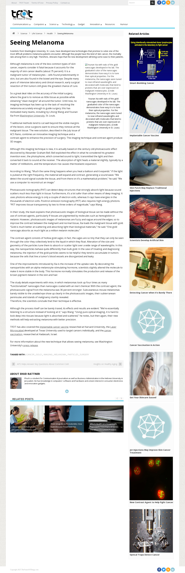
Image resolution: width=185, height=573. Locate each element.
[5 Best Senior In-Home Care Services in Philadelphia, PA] (27, 423)
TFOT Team (24, 2)
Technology (67, 24)
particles (73, 354)
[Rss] (168, 2)
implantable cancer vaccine (54, 326)
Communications (21, 24)
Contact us (65, 2)
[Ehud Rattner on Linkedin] (67, 391)
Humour (124, 24)
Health (50, 33)
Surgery (84, 354)
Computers (39, 24)
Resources (110, 24)
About (14, 2)
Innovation (95, 24)
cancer (30, 354)
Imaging (48, 354)
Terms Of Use (38, 2)
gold (39, 354)
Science (53, 24)
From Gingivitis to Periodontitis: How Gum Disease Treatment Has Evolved (66, 427)
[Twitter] (163, 2)
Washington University (32, 115)
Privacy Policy (52, 2)
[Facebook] (159, 2)
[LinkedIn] (172, 2)
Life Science (37, 33)
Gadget (81, 24)
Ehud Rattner (30, 374)
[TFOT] (22, 14)
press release (30, 345)
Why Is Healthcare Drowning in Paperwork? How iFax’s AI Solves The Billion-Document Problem (104, 427)
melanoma (60, 354)
